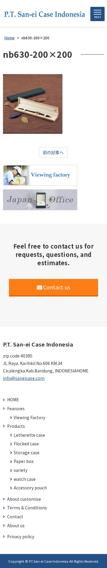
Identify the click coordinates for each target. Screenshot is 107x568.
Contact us (56, 287)
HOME (13, 399)
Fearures (16, 408)
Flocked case (26, 444)
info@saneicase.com (24, 378)
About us (16, 525)
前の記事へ (53, 152)
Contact (15, 516)
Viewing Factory (29, 417)
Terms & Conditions (27, 508)
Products (16, 426)
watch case (25, 479)
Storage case (27, 452)
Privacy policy (20, 536)
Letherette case (29, 435)
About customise (24, 499)
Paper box (24, 461)
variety (20, 470)
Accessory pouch (30, 488)
